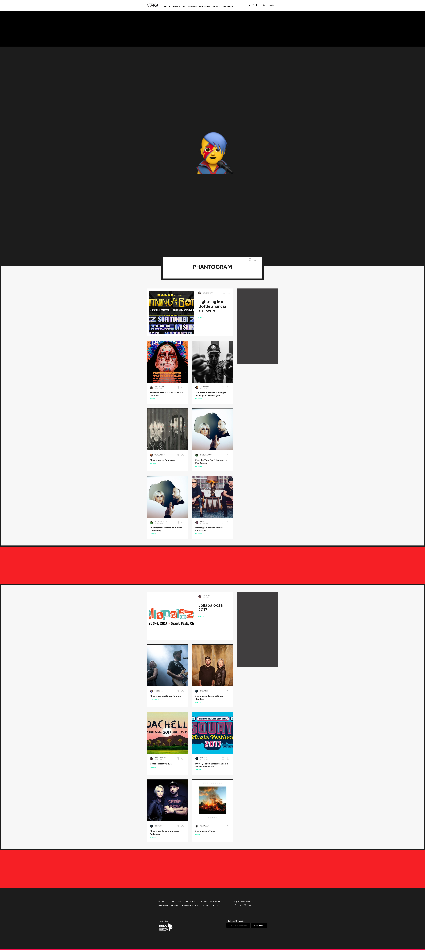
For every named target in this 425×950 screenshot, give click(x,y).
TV (184, 6)
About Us (205, 905)
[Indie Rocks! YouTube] (256, 5)
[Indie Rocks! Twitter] (249, 5)
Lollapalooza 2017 (210, 607)
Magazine (192, 6)
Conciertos (154, 699)
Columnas (228, 6)
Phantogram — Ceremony (162, 460)
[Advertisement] (212, 28)
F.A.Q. (215, 905)
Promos (216, 6)
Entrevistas (176, 902)
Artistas (203, 902)
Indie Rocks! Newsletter (235, 921)
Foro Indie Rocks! (190, 905)
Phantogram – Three (205, 831)
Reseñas (153, 463)
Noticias (198, 399)
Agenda (176, 6)
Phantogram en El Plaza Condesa (165, 696)
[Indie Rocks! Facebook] (246, 5)
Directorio (163, 905)
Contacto (215, 902)
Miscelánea (204, 6)
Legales (174, 905)
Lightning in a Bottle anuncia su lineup (212, 306)
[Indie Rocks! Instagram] (253, 5)
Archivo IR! (162, 902)
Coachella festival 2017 (161, 764)
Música (167, 6)
